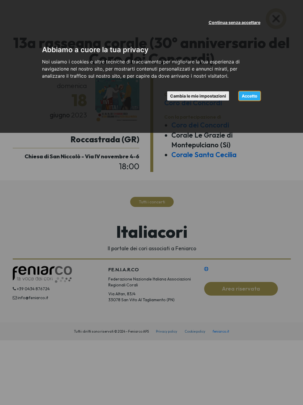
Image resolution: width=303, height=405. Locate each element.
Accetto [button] (249, 95)
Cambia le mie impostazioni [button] (198, 95)
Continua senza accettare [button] (234, 22)
